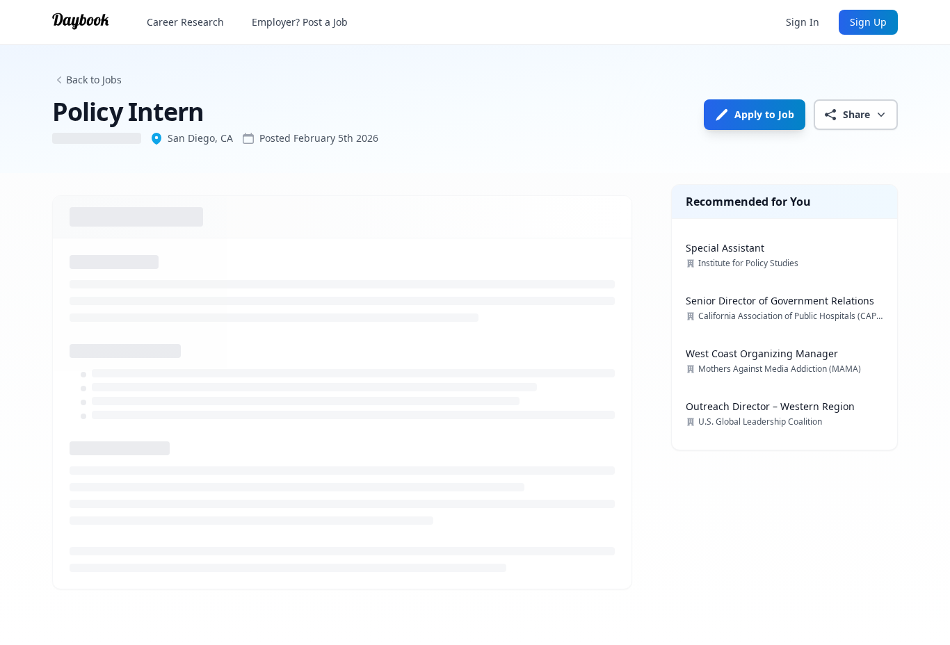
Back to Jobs (94, 79)
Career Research (185, 21)
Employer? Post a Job (300, 21)
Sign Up (868, 21)
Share (856, 114)
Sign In (802, 21)
